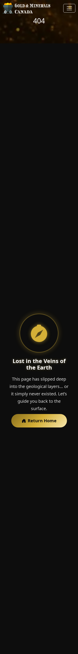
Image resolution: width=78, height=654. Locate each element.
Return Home (42, 421)
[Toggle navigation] (69, 8)
